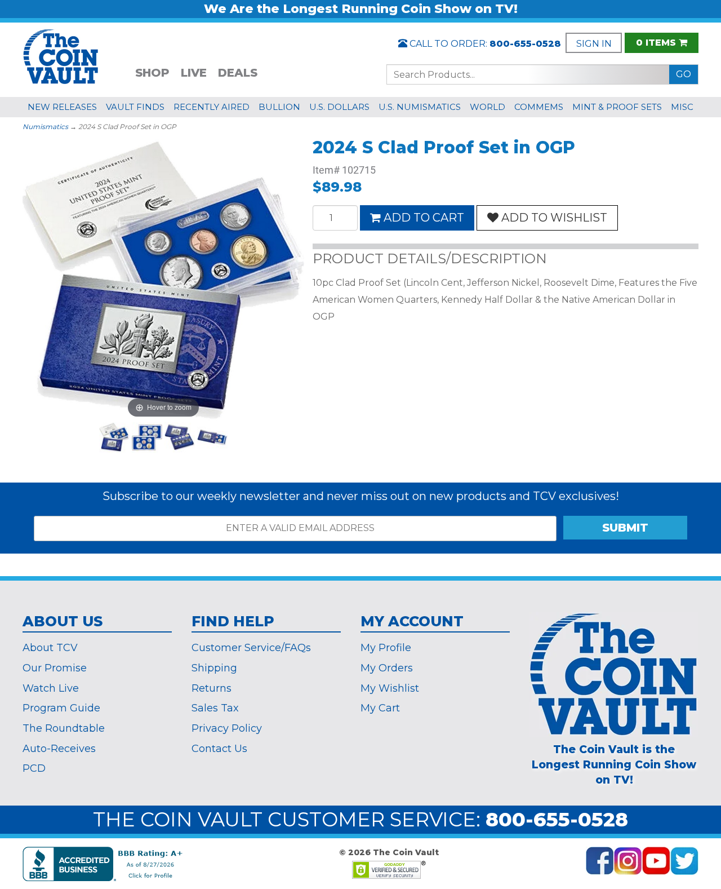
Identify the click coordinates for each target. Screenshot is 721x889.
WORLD (487, 106)
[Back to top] (684, 786)
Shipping (214, 668)
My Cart (380, 708)
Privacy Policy (227, 728)
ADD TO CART (424, 217)
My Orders (386, 668)
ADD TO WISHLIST (554, 217)
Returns (212, 688)
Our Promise (55, 668)
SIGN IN (594, 43)
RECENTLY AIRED (211, 106)
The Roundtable (64, 728)
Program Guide (61, 708)
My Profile (385, 648)
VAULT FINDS (135, 106)
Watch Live (51, 688)
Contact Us (219, 748)
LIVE (194, 73)
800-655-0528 (525, 43)
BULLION (279, 106)
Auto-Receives (59, 748)
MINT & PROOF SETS (617, 106)
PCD (34, 768)
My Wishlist (389, 688)
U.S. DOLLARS (339, 106)
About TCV (50, 648)
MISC (682, 106)
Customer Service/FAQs (251, 648)
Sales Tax (215, 708)
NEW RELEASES (62, 106)
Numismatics (45, 126)
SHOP (152, 73)
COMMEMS (538, 106)
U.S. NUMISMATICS (420, 106)
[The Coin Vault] (61, 55)
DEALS (237, 73)
